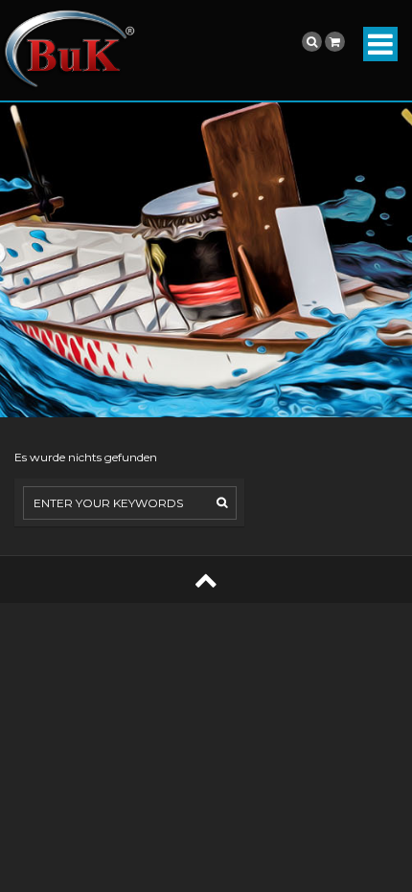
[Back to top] (206, 579)
